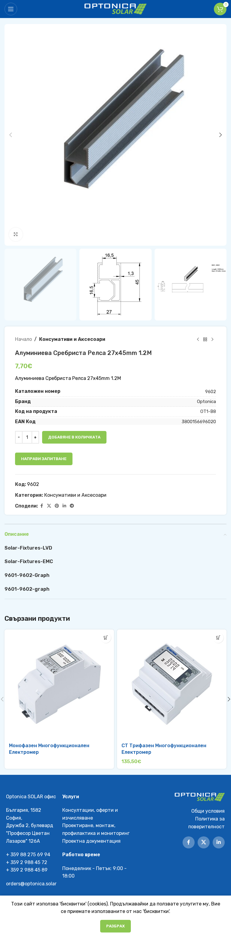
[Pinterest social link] (57, 506)
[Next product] (212, 339)
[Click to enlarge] (16, 234)
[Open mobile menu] (11, 9)
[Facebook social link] (41, 506)
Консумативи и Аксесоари (72, 339)
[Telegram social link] (72, 506)
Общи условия (208, 811)
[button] (11, 135)
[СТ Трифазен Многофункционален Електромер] (171, 684)
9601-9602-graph (27, 589)
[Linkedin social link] (64, 506)
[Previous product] (198, 339)
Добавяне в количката (74, 437)
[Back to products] (205, 339)
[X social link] (49, 506)
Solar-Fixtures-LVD (28, 548)
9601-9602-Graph (27, 575)
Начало (23, 339)
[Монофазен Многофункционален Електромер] (59, 684)
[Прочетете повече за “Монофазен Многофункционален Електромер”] (105, 637)
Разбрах (115, 926)
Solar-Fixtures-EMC (29, 561)
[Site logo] (116, 8)
